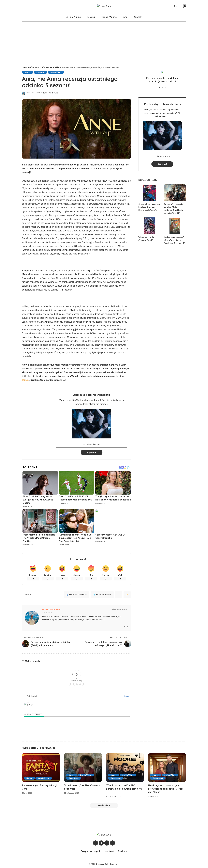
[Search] (184, 17)
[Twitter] (174, 6)
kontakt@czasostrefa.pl (162, 81)
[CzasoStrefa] (104, 6)
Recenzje (40, 72)
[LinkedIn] (127, 626)
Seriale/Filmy (56, 72)
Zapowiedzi (74, 778)
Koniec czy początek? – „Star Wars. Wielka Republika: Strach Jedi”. (174, 240)
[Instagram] (176, 6)
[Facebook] (171, 6)
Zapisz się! (91, 452)
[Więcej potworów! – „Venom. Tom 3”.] (149, 225)
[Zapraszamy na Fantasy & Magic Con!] (41, 767)
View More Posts (119, 609)
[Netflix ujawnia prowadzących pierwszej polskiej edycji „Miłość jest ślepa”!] (167, 767)
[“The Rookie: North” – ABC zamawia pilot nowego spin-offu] (125, 767)
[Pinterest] (118, 594)
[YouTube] (179, 6)
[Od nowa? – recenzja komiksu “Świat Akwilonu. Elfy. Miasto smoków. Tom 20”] (175, 192)
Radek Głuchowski (50, 93)
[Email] (127, 594)
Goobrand (114, 864)
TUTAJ (25, 380)
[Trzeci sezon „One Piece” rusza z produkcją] (83, 767)
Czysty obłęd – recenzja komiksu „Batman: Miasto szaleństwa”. (149, 207)
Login (126, 696)
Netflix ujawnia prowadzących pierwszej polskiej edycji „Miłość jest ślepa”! (165, 788)
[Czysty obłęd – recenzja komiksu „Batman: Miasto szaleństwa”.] (149, 192)
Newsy (27, 72)
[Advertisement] (104, 42)
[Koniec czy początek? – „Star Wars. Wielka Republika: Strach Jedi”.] (175, 225)
